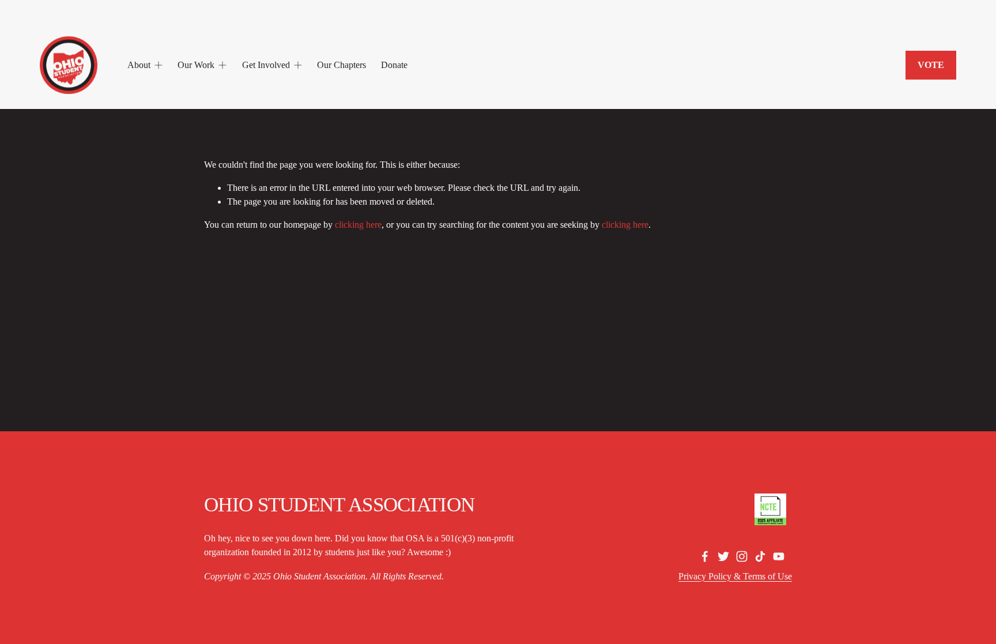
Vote (931, 65)
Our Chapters (341, 65)
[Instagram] (742, 556)
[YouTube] (778, 556)
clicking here (358, 224)
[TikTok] (760, 556)
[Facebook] (705, 556)
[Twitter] (723, 556)
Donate (394, 65)
